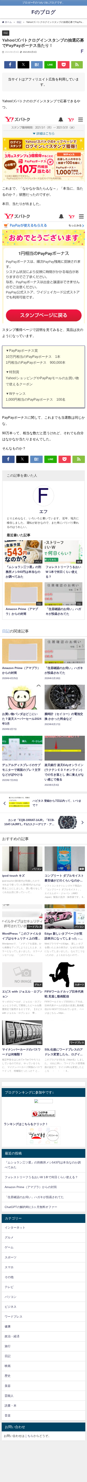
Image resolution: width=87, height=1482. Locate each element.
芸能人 (9, 1395)
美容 (8, 1385)
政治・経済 (12, 1336)
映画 (8, 1365)
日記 (5, 32)
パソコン (10, 1296)
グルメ (9, 1237)
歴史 (8, 1375)
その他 (9, 1277)
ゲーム (9, 1247)
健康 (8, 1326)
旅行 (8, 1346)
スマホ (9, 1267)
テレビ (9, 1286)
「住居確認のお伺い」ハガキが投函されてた (34, 1197)
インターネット (15, 1227)
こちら (28, 1435)
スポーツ (10, 1257)
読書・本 (10, 1405)
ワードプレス (13, 1316)
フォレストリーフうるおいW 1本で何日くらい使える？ (41, 1177)
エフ (43, 511)
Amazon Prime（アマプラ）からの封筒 (31, 1187)
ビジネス (10, 1306)
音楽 (8, 1415)
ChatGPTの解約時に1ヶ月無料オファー (31, 1206)
